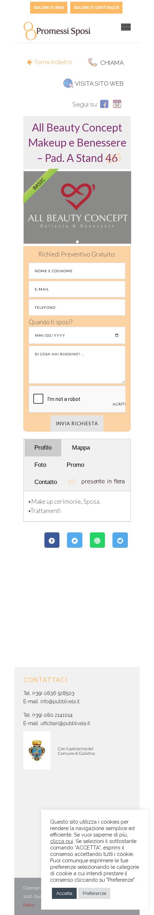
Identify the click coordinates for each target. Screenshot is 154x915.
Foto (40, 464)
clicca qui (61, 841)
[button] (77, 142)
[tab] (77, 142)
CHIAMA (111, 62)
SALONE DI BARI (49, 7)
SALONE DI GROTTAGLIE (96, 7)
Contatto (45, 482)
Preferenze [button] (94, 893)
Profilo (43, 447)
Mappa (81, 447)
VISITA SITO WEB (99, 83)
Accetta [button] (64, 893)
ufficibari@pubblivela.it (65, 723)
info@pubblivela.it (60, 701)
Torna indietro (52, 62)
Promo (75, 464)
